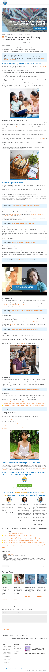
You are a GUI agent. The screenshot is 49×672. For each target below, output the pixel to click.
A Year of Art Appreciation (20, 218)
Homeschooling (20, 34)
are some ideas (40, 138)
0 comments (27, 34)
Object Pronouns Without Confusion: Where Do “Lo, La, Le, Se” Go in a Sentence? (22, 538)
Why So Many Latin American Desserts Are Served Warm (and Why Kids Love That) (22, 540)
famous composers (6, 341)
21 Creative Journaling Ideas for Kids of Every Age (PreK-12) (25, 389)
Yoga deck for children (15, 419)
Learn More (8, 663)
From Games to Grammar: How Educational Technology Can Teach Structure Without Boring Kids (25, 544)
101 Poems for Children (33, 237)
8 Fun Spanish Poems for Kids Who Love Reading (23, 242)
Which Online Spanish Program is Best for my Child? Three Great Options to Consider (19, 591)
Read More (4, 599)
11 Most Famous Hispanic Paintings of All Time (23, 223)
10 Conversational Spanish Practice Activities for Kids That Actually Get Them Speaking (38, 648)
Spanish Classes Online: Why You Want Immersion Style (41, 590)
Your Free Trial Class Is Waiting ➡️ (27, 259)
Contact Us (21, 668)
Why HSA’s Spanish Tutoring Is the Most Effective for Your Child (30, 590)
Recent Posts (8, 551)
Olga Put (14, 34)
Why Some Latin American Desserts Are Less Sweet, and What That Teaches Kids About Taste (24, 542)
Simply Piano (23, 343)
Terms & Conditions (7, 668)
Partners (16, 653)
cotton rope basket (19, 140)
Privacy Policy (14, 668)
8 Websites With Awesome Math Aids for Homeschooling (25, 329)
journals (23, 382)
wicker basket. (34, 140)
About (15, 646)
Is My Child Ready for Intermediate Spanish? (13, 533)
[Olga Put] (5, 554)
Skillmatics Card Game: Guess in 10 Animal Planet (15, 402)
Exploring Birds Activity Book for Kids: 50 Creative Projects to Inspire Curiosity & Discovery (24, 405)
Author (3, 551)
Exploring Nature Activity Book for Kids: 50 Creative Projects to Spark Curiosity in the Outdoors (25, 403)
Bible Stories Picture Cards (17, 304)
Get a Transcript (17, 648)
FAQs (15, 650)
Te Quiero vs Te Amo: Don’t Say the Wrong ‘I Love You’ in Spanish (18, 535)
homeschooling (5, 566)
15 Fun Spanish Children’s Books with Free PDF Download (25, 205)
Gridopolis (12, 324)
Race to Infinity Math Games (35, 322)
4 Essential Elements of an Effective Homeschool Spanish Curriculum (6, 591)
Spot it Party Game (6, 322)
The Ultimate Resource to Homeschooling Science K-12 (24, 409)
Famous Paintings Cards (15, 214)
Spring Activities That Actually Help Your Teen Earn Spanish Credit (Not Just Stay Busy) (23, 537)
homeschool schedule (21, 126)
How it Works (16, 651)
